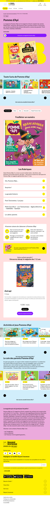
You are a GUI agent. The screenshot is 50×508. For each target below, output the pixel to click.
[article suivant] (45, 352)
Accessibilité (6, 502)
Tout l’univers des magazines (12, 13)
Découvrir (25, 309)
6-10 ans (15, 8)
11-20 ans (21, 8)
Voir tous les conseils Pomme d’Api (24, 399)
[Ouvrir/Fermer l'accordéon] (43, 181)
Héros (14, 110)
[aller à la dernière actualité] (4, 98)
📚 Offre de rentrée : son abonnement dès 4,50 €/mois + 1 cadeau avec (25, 1)
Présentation (8, 110)
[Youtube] (14, 453)
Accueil (4, 13)
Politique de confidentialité (9, 499)
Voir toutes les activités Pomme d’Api (25, 356)
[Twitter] (19, 453)
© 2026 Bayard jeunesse (8, 500)
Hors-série (26, 110)
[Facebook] (10, 453)
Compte (44, 5)
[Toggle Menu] (5, 4)
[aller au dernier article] (4, 352)
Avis (20, 110)
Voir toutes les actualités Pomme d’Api (24, 102)
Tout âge (5, 8)
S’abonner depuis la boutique (25, 313)
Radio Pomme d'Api (36, 110)
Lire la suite (6, 31)
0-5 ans (10, 8)
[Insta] (5, 453)
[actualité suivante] (45, 98)
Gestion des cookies (7, 497)
